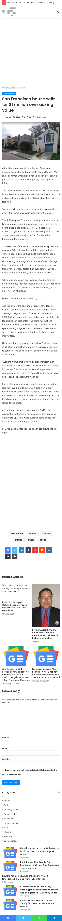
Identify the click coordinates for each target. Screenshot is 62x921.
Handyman (9, 818)
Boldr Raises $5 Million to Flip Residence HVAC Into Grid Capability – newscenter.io (39, 865)
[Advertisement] (31, 53)
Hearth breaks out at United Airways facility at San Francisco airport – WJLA (39, 851)
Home (7, 88)
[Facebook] (8, 550)
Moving (7, 832)
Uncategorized (10, 841)
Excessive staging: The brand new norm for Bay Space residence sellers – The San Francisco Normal (46, 673)
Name (5, 737)
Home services (18, 88)
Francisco (17, 533)
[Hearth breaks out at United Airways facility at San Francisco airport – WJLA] (10, 852)
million (47, 533)
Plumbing (8, 836)
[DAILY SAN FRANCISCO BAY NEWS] (11, 11)
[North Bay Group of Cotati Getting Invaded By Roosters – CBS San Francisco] (16, 591)
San (32, 539)
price (19, 539)
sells (43, 539)
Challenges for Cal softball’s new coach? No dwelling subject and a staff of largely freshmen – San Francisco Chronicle (16, 674)
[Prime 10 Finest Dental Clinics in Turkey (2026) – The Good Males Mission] (10, 904)
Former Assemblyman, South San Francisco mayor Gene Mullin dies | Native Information (45, 634)
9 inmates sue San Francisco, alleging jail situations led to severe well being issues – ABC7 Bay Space (39, 889)
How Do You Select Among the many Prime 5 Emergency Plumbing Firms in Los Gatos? (25, 877)
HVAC (6, 827)
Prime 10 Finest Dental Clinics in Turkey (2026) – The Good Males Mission (37, 903)
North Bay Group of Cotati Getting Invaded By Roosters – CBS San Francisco (14, 606)
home (33, 533)
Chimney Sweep (11, 809)
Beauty (7, 801)
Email (5, 748)
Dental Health (10, 814)
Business (8, 805)
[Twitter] (14, 550)
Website (6, 759)
